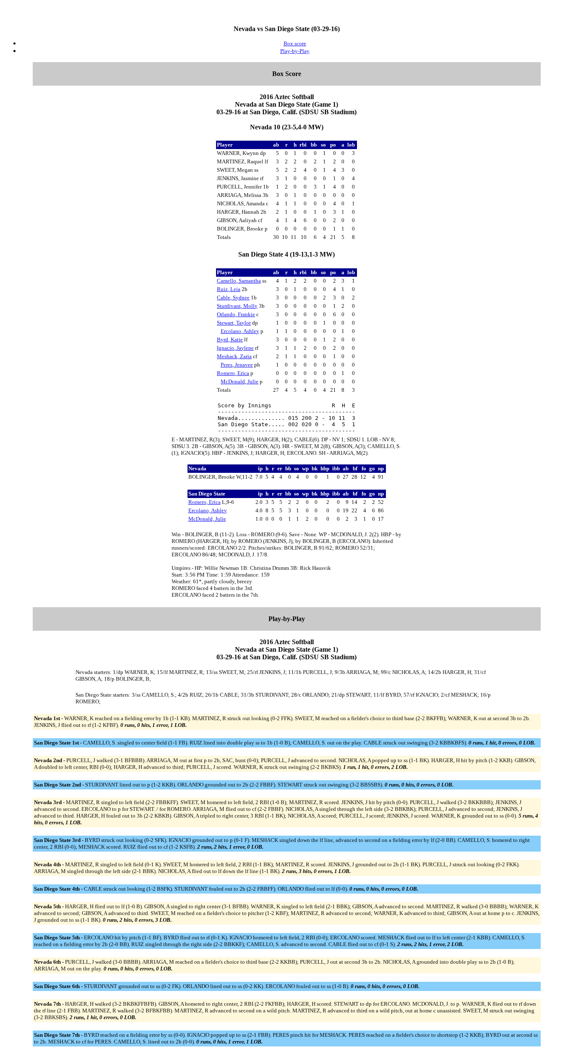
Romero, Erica (233, 373)
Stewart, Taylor (234, 323)
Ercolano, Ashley (240, 331)
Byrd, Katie (230, 339)
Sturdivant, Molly (237, 306)
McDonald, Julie (239, 381)
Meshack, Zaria (234, 356)
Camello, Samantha (239, 281)
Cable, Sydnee (233, 297)
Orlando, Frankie (236, 314)
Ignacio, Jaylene (235, 348)
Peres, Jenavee (237, 365)
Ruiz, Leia (228, 289)
